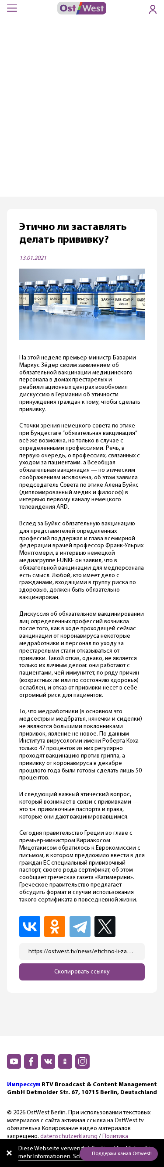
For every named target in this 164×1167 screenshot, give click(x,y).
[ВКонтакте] (31, 926)
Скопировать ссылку (82, 972)
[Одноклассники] (56, 926)
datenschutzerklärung (69, 1136)
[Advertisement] (82, 110)
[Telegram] (81, 926)
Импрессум (23, 1084)
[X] (107, 926)
